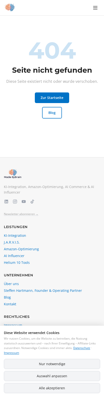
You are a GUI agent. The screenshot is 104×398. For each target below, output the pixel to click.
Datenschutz (81, 348)
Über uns (11, 283)
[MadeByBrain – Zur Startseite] (9, 8)
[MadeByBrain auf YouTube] (23, 201)
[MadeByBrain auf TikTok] (32, 201)
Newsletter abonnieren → (21, 214)
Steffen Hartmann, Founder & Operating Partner (43, 290)
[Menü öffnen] (95, 8)
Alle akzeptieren (52, 388)
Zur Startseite (52, 97)
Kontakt (10, 304)
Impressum (11, 353)
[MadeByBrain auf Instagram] (15, 201)
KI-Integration (15, 235)
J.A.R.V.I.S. (12, 242)
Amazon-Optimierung (21, 249)
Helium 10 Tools (17, 262)
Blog (52, 112)
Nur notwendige (52, 364)
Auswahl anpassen (52, 376)
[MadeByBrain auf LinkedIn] (6, 201)
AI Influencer (14, 255)
